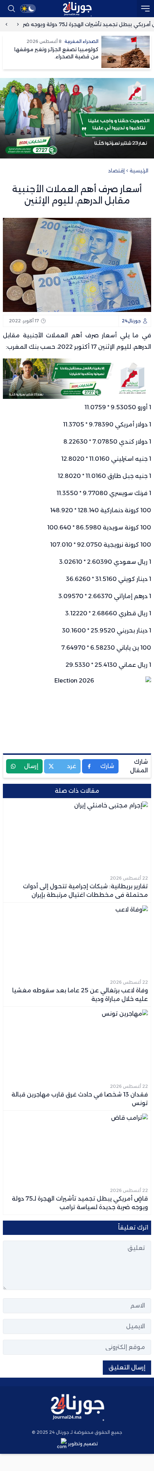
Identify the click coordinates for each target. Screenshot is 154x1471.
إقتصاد (116, 170)
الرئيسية (139, 170)
